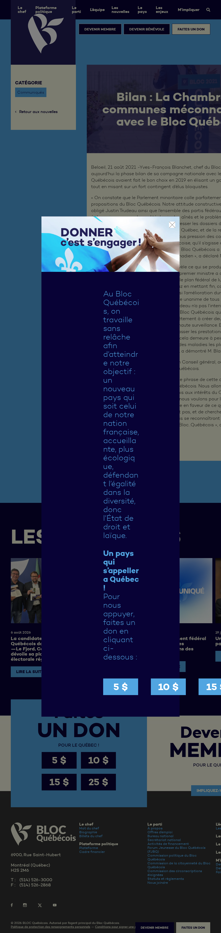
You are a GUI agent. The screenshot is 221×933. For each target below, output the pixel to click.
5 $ (120, 687)
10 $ (168, 687)
